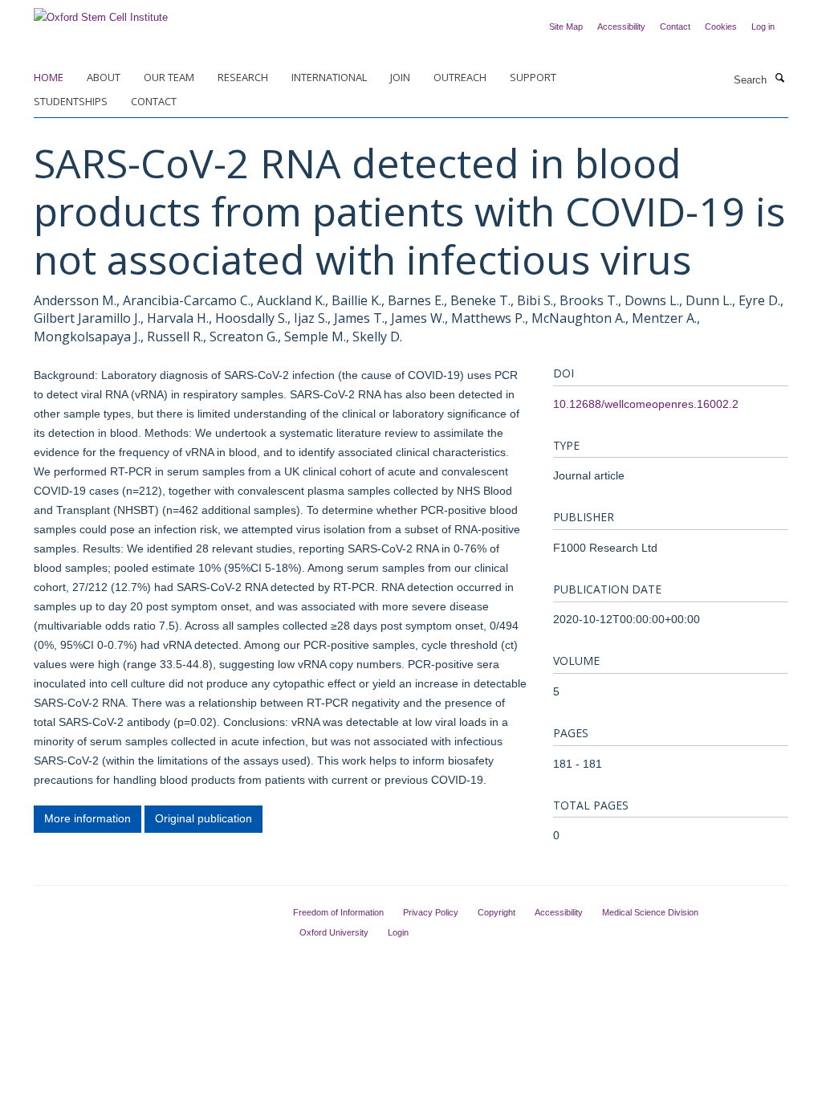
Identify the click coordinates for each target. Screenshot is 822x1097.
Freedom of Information (338, 912)
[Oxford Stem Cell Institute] (101, 12)
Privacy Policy (430, 912)
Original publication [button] (203, 818)
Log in (763, 26)
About (103, 77)
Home (48, 77)
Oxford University (333, 932)
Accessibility (621, 26)
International (329, 77)
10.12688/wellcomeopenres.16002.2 (646, 404)
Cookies (721, 26)
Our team (169, 77)
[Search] (779, 79)
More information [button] (87, 818)
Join (400, 77)
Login (398, 932)
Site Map (566, 26)
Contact (675, 26)
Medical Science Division (650, 912)
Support (533, 77)
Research (243, 77)
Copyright (496, 912)
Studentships (71, 101)
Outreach (459, 77)
